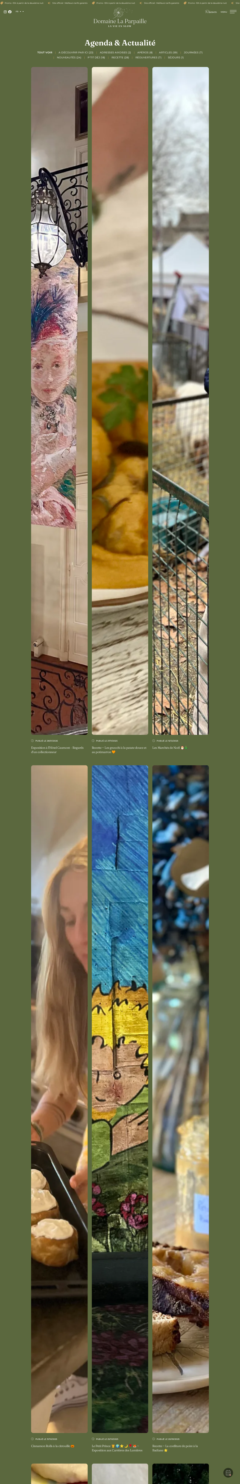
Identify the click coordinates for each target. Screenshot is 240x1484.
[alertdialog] (120, 3)
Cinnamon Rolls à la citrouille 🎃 (52, 1446)
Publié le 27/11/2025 (107, 741)
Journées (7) (193, 52)
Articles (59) (168, 52)
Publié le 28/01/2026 (46, 741)
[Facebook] (10, 11)
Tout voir (44, 52)
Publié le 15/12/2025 (167, 741)
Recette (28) (120, 57)
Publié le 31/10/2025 (46, 1439)
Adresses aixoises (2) (115, 52)
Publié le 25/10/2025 (107, 1439)
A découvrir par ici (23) (76, 52)
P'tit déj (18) (96, 57)
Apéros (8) (145, 52)
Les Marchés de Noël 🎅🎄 (170, 748)
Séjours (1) (176, 57)
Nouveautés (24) (69, 57)
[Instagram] (5, 11)
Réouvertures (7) (148, 57)
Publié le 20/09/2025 (168, 1439)
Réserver (211, 12)
